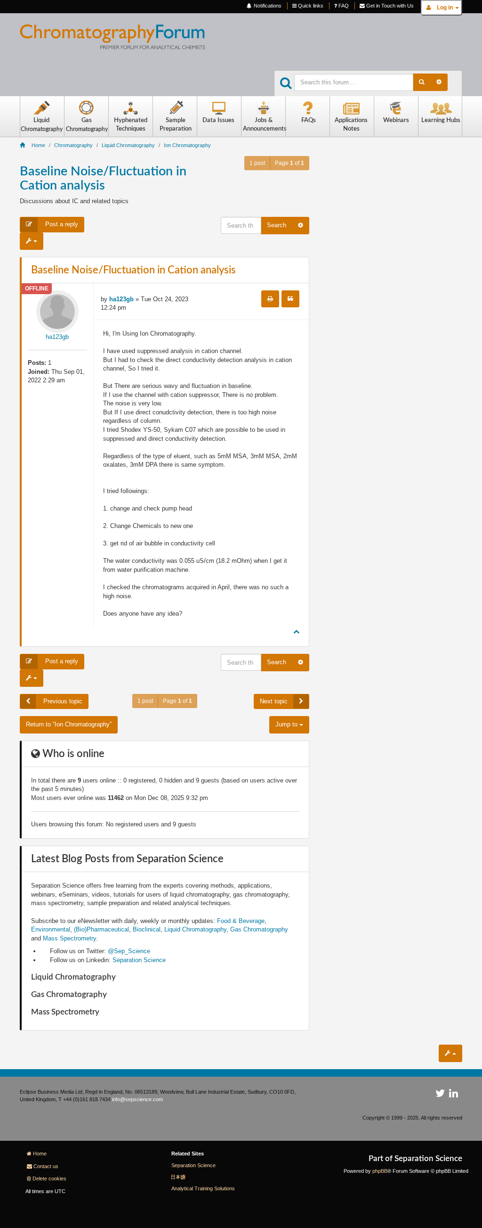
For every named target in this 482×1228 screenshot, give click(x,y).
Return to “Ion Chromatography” (69, 724)
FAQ (343, 5)
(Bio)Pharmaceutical (101, 929)
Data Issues (218, 120)
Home (40, 1153)
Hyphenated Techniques (130, 124)
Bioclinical (147, 929)
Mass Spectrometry (69, 938)
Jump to (287, 724)
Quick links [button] (310, 5)
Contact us (45, 1166)
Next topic (274, 701)
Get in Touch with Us (389, 5)
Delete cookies (49, 1178)
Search (276, 225)
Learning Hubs (440, 120)
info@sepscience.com (137, 1099)
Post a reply (60, 224)
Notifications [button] (266, 5)
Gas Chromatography (259, 929)
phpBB (379, 1171)
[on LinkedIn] (453, 1095)
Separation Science (139, 960)
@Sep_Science (129, 951)
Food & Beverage (241, 920)
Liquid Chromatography (195, 929)
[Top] (296, 631)
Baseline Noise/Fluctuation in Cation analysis (133, 270)
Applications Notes (351, 124)
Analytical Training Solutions (203, 1188)
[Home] (120, 40)
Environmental (50, 929)
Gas (87, 124)
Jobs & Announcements (264, 124)
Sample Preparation (176, 124)
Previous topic (61, 701)
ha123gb (57, 336)
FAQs (308, 120)
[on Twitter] (440, 1095)
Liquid (42, 124)
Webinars (396, 120)
